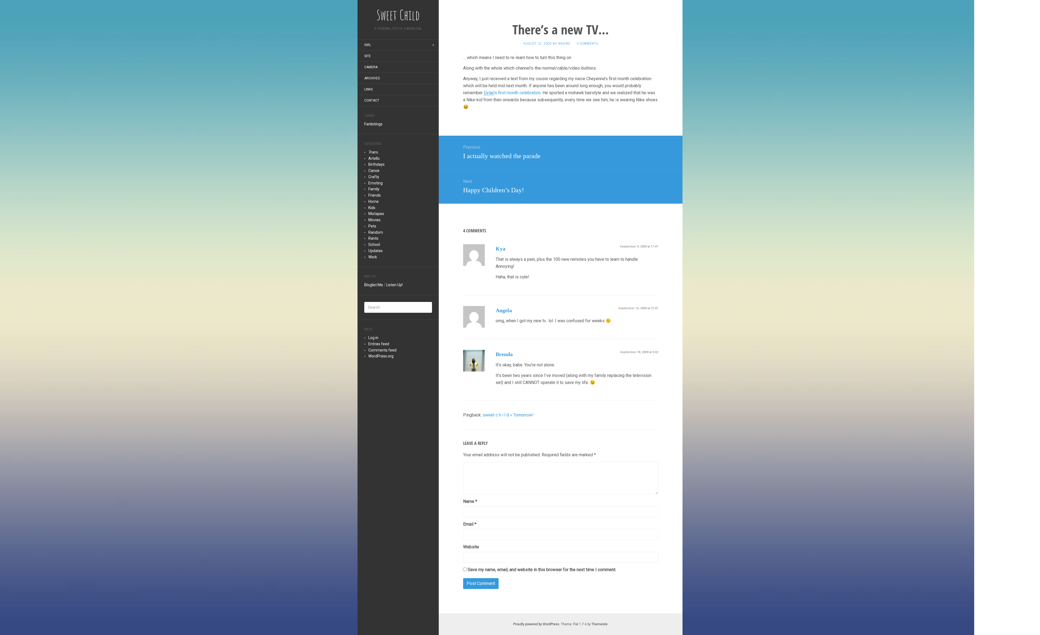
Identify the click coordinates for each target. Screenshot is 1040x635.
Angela (504, 310)
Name (470, 501)
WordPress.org (381, 356)
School (374, 244)
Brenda (504, 354)
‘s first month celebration (512, 92)
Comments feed (382, 350)
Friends (374, 195)
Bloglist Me (373, 285)
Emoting (375, 183)
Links (368, 89)
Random (375, 232)
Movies (374, 220)
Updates (375, 251)
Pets (372, 226)
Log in (373, 338)
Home (373, 201)
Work (372, 257)
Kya (500, 249)
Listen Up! (394, 285)
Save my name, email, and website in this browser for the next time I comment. (542, 569)
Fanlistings (373, 124)
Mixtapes (376, 213)
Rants (373, 238)
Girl (367, 45)
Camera (371, 67)
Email (469, 524)
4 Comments (587, 43)
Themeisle (599, 624)
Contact (371, 100)
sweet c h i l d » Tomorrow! (508, 415)
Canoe (373, 170)
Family (373, 189)
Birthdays (376, 164)
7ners (373, 152)
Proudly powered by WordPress (536, 624)
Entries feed (378, 344)
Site (367, 56)
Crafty (373, 177)
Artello (374, 158)
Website (471, 546)
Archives (372, 78)
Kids (371, 208)
